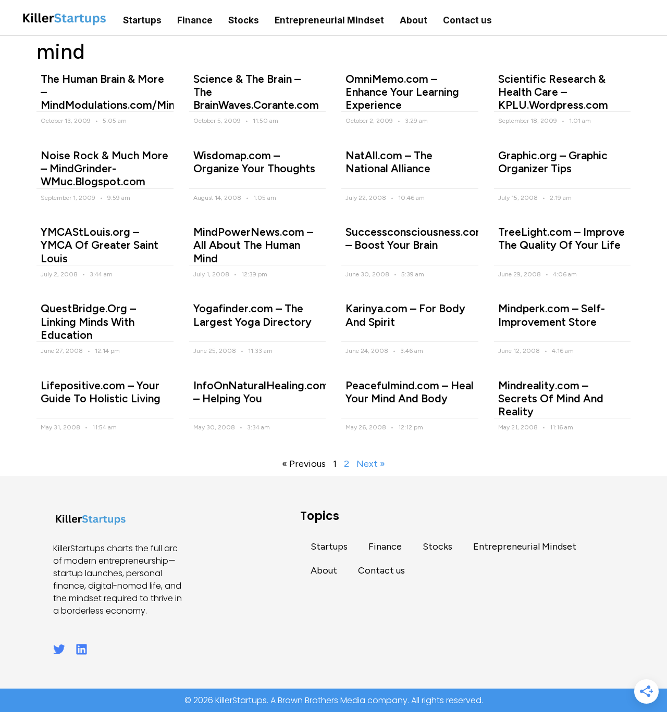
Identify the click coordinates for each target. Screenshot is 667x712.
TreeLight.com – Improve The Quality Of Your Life (561, 238)
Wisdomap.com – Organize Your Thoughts (254, 162)
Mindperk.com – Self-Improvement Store (551, 315)
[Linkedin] (82, 649)
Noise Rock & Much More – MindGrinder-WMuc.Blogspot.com (104, 168)
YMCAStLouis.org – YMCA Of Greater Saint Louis (99, 244)
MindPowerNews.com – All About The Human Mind (253, 244)
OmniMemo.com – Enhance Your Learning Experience (402, 91)
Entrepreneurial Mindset (329, 20)
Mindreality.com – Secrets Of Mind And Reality (550, 398)
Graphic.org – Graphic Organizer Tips (553, 162)
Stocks (243, 20)
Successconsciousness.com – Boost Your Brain (415, 238)
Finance (195, 20)
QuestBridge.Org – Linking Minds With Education (88, 321)
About (413, 20)
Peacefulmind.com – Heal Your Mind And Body (409, 392)
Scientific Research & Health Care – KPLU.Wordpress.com (553, 91)
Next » (370, 463)
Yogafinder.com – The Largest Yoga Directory (252, 315)
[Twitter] (59, 649)
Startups (142, 20)
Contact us (467, 20)
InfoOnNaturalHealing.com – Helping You (261, 392)
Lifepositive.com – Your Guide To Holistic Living (100, 392)
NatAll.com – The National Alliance (389, 162)
